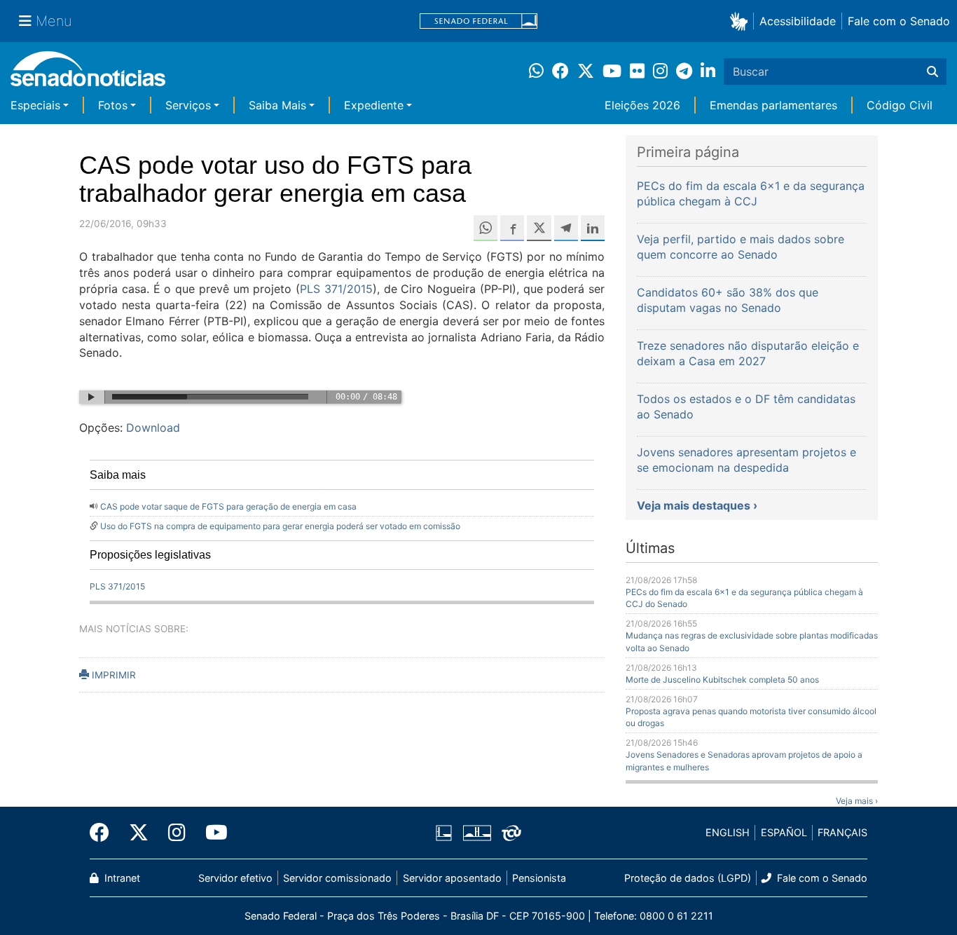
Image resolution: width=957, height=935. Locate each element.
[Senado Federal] (478, 21)
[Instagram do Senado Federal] (176, 832)
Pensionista (539, 878)
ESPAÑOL (784, 832)
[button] (741, 20)
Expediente (374, 105)
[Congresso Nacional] (477, 832)
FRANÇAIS (842, 832)
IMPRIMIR (112, 675)
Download (153, 428)
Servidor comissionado (337, 878)
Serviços (188, 105)
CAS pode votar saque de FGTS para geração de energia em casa (228, 506)
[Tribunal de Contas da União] (511, 832)
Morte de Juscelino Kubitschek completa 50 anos (722, 679)
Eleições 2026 (642, 105)
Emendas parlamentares (773, 105)
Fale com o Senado (899, 21)
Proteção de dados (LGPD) (687, 878)
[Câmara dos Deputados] (444, 832)
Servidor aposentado (452, 878)
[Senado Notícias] (88, 74)
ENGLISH (727, 832)
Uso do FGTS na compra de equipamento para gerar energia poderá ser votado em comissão (280, 526)
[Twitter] (138, 832)
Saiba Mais (277, 105)
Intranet (121, 878)
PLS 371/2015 (336, 289)
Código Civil (899, 105)
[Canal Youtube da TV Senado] (211, 832)
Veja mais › (857, 801)
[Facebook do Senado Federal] (104, 832)
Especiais (35, 105)
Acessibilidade (797, 21)
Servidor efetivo (235, 878)
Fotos (113, 105)
